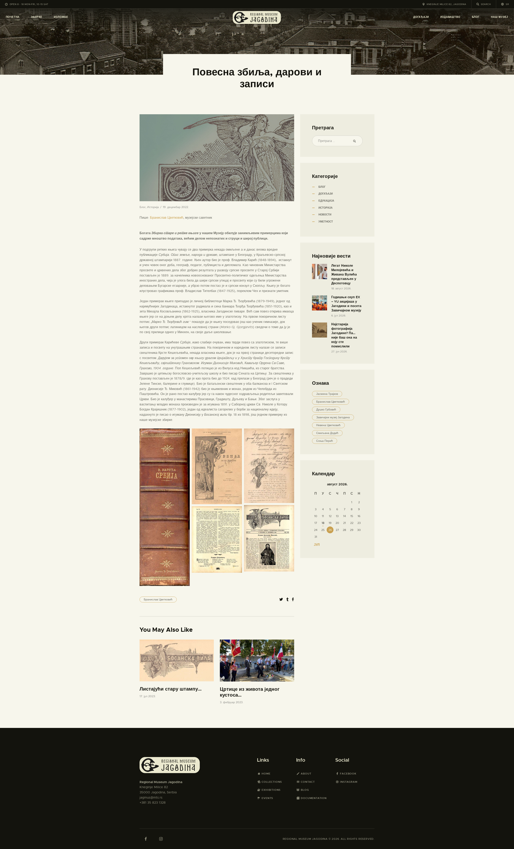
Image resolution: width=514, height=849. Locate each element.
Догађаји (325, 193)
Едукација (326, 200)
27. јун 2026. (339, 351)
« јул (315, 545)
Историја (153, 207)
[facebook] (146, 839)
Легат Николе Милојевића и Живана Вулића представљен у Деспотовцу (344, 274)
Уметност (325, 221)
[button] (505, 4)
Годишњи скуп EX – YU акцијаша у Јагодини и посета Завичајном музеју (346, 303)
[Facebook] (293, 599)
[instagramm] (161, 839)
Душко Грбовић (326, 409)
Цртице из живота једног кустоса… (249, 692)
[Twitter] (281, 599)
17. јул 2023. (148, 696)
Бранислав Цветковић (166, 218)
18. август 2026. (341, 288)
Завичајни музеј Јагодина (333, 417)
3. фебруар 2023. (231, 702)
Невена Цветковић (328, 425)
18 (323, 523)
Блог (143, 207)
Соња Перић (324, 441)
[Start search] (477, 4)
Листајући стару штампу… (171, 689)
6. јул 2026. (338, 315)
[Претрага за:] (337, 141)
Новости (324, 214)
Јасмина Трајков (327, 394)
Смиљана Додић (327, 433)
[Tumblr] (287, 599)
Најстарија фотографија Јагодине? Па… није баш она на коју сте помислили (344, 335)
